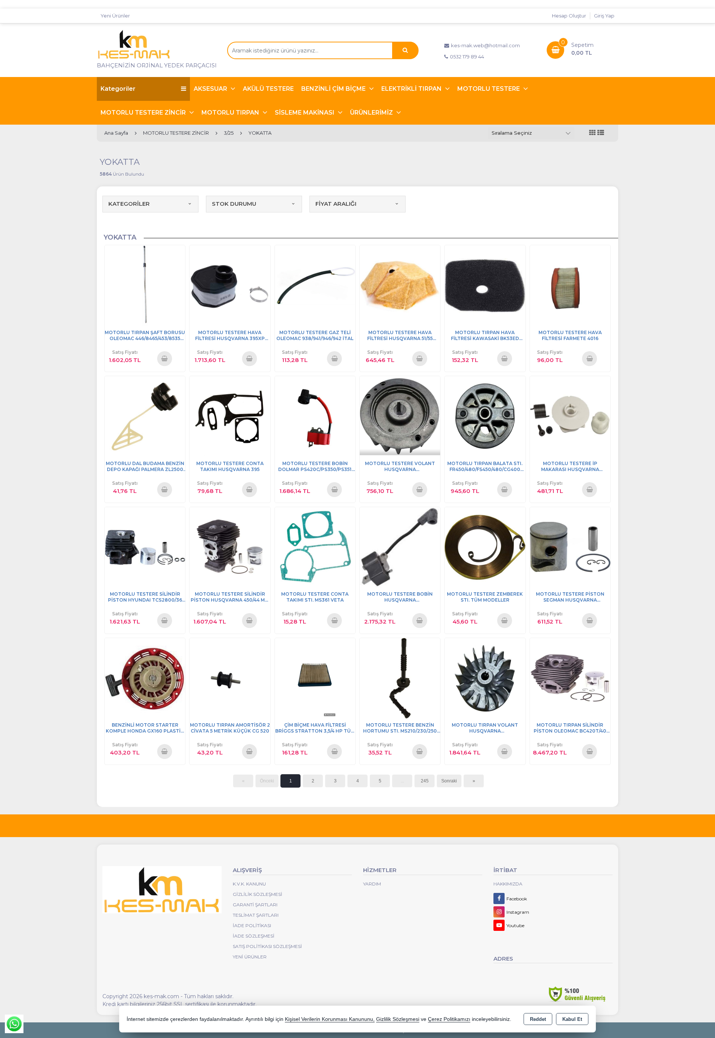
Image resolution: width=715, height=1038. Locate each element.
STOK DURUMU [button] (234, 203)
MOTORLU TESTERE (489, 88)
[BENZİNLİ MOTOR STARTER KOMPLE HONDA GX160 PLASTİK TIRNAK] (145, 677)
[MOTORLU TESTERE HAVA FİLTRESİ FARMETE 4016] (570, 284)
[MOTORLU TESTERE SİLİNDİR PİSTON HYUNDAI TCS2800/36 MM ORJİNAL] (145, 546)
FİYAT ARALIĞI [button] (335, 203)
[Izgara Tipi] (592, 133)
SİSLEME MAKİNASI (305, 112)
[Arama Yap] (405, 50)
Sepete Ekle (164, 358)
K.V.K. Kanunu (249, 884)
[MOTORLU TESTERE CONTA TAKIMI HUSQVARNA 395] (230, 415)
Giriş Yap (604, 16)
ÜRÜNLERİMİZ (372, 112)
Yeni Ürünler (250, 956)
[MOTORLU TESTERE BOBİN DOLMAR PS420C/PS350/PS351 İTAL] (315, 415)
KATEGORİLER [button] (129, 203)
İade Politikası (252, 925)
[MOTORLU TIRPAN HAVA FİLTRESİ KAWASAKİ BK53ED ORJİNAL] (485, 284)
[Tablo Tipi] (600, 133)
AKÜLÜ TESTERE (268, 88)
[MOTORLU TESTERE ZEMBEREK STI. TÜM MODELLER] (485, 546)
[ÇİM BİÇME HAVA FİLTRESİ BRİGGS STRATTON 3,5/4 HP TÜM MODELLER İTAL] (315, 677)
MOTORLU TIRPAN (231, 112)
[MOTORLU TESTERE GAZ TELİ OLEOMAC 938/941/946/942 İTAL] (315, 284)
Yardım (372, 884)
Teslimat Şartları (256, 915)
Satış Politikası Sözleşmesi (267, 946)
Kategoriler (118, 88)
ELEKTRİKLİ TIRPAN (412, 88)
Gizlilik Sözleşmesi (257, 894)
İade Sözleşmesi (253, 936)
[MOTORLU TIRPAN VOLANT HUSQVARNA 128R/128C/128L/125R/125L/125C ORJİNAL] (485, 677)
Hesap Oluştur (569, 16)
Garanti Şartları (255, 904)
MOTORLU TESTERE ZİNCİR (144, 112)
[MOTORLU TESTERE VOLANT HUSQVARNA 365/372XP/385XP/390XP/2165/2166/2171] (400, 415)
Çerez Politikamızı (449, 1019)
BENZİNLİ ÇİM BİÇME (334, 88)
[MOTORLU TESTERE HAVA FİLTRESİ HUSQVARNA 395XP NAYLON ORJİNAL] (230, 284)
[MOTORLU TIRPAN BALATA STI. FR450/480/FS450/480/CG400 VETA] (485, 415)
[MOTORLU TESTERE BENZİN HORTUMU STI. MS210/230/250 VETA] (400, 677)
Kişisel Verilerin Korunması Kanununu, (330, 1019)
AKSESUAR (211, 88)
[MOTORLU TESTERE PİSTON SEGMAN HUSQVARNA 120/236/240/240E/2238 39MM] (570, 546)
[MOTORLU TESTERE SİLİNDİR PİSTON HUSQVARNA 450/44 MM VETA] (230, 546)
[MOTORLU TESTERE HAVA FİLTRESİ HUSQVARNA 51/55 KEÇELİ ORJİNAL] (400, 284)
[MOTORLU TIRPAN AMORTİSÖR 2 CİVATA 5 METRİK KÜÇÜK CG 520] (230, 677)
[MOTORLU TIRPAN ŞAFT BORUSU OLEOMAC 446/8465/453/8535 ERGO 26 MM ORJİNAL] (145, 284)
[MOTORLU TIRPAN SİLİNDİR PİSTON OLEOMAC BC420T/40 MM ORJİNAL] (570, 677)
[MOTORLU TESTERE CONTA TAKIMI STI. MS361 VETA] (315, 546)
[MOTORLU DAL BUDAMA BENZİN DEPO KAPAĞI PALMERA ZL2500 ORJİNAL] (145, 415)
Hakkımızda (507, 884)
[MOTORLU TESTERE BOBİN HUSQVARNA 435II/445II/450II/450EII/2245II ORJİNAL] (400, 546)
